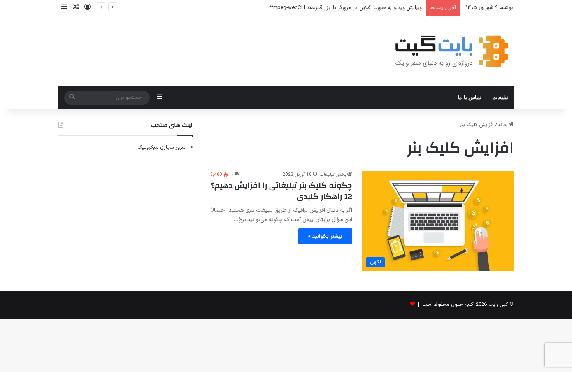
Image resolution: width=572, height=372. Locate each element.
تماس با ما (469, 97)
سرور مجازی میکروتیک (161, 147)
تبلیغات (500, 97)
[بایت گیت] (452, 51)
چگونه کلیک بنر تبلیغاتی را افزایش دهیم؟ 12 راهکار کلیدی (281, 191)
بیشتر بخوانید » (325, 236)
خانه (503, 125)
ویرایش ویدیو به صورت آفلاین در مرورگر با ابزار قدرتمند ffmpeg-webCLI (345, 8)
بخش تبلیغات (333, 174)
